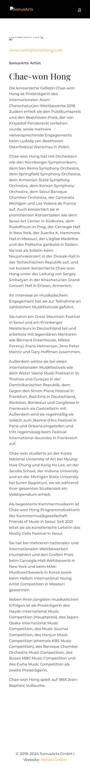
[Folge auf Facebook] (35, 738)
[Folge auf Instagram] (45, 738)
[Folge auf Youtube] (54, 738)
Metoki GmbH (54, 760)
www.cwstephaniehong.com (36, 50)
